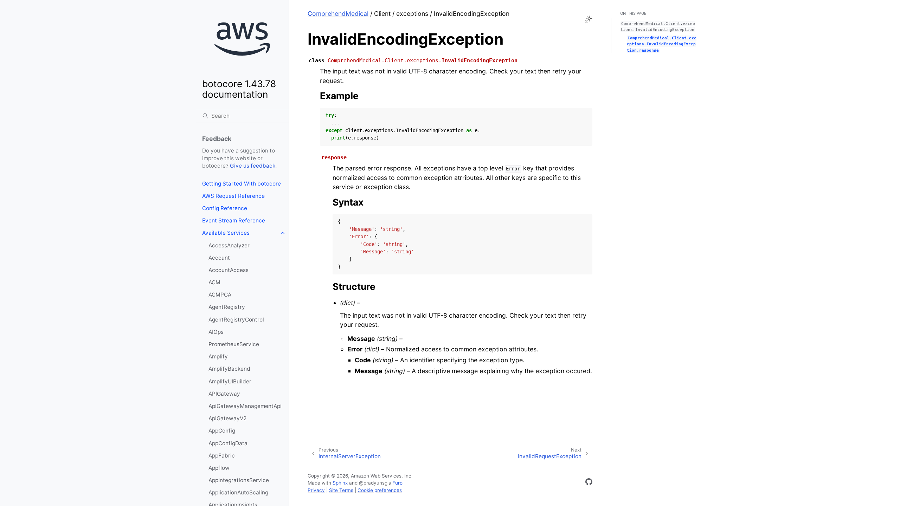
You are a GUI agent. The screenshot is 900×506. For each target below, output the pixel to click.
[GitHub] (588, 483)
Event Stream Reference (233, 220)
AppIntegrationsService (238, 480)
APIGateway (224, 393)
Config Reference (224, 208)
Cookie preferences (380, 490)
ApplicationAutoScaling (238, 492)
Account (219, 257)
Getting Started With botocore (241, 183)
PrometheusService (233, 344)
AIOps (216, 332)
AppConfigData (228, 443)
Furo (397, 483)
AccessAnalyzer (229, 245)
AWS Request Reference (233, 196)
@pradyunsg (373, 483)
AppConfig (221, 430)
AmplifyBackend (229, 368)
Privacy (316, 490)
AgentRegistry (226, 307)
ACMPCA (219, 294)
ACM (214, 282)
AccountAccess (228, 270)
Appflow (219, 468)
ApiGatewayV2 (227, 418)
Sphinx (340, 483)
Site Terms (341, 490)
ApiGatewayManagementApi (245, 406)
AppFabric (221, 455)
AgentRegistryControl (236, 319)
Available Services (226, 232)
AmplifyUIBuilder (229, 381)
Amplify (218, 356)
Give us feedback (252, 165)
